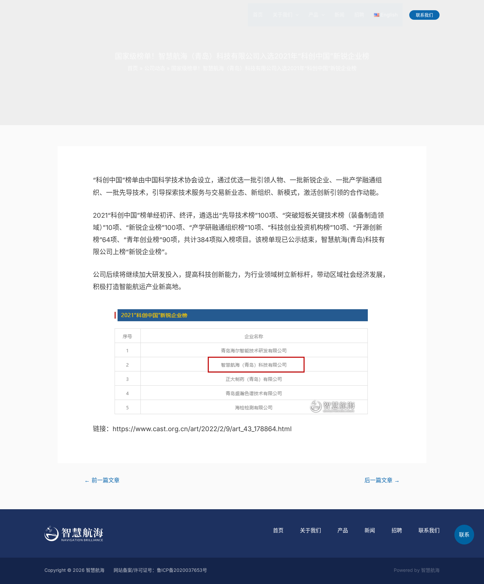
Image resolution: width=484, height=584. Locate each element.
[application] (295, 14)
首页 (258, 15)
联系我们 (429, 530)
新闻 (339, 15)
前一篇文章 (102, 480)
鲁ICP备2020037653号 (182, 570)
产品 (313, 15)
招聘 (359, 15)
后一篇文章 (382, 480)
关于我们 (282, 15)
